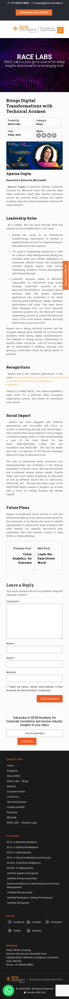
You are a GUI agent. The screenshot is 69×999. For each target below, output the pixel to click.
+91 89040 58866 (20, 3)
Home (10, 765)
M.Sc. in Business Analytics (22, 842)
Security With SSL (36, 992)
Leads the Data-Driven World (46, 558)
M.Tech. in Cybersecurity (20, 868)
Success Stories (16, 791)
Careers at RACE (16, 807)
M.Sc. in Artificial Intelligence (22, 847)
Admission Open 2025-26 (34, 12)
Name (10, 643)
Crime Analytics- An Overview (22, 558)
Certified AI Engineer (18, 902)
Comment (13, 601)
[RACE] (34, 29)
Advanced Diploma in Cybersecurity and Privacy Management (33, 885)
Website (11, 672)
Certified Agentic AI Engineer (22, 873)
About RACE (14, 775)
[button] (8, 990)
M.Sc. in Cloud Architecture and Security (29, 857)
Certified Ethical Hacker (19, 892)
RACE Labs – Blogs (18, 781)
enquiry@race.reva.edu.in (48, 3)
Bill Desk (11, 817)
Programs (12, 770)
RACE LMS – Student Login (22, 822)
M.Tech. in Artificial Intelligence (24, 862)
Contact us (13, 796)
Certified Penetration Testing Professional (29, 897)
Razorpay (12, 812)
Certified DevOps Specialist (22, 878)
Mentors (11, 786)
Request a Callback (65, 275)
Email (10, 657)
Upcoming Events (16, 801)
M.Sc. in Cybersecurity (19, 852)
